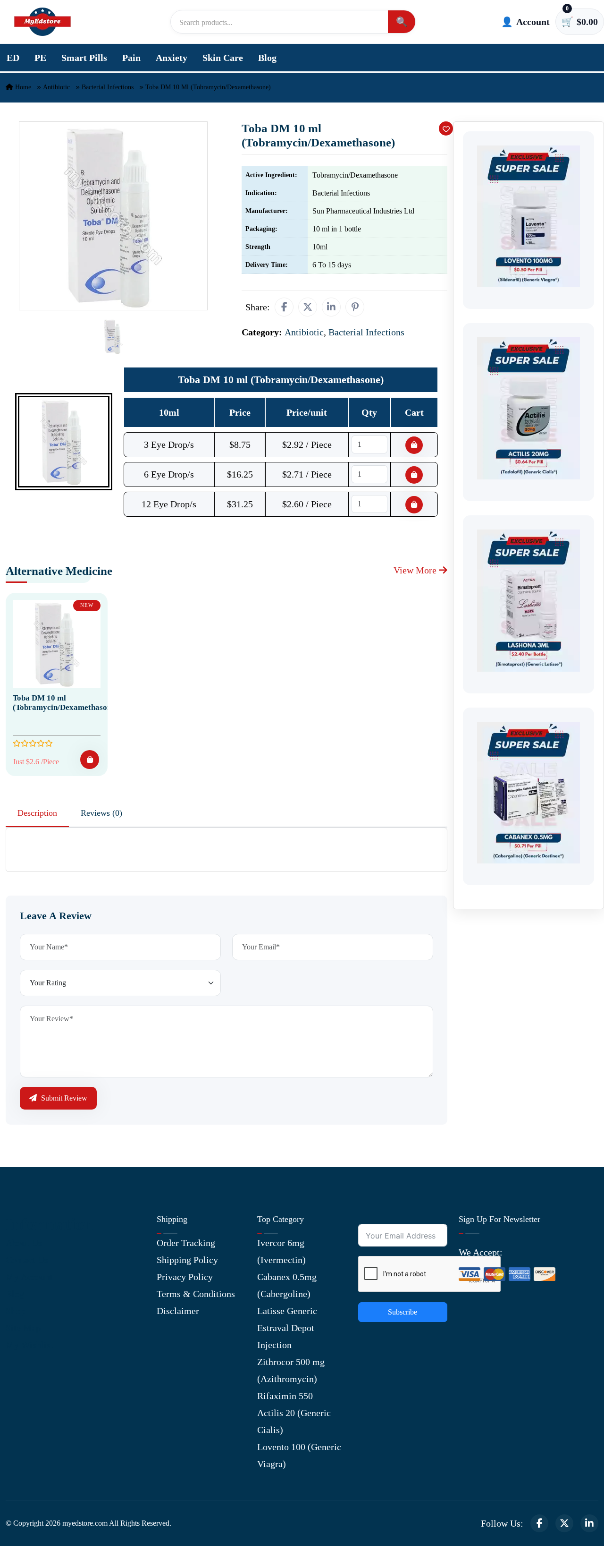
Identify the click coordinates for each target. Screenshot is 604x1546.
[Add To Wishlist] (446, 128)
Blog (267, 57)
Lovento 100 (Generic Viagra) (299, 1455)
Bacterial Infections (108, 87)
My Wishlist (29, 1345)
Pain (131, 57)
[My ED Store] (42, 22)
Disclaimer (178, 1311)
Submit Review (63, 1098)
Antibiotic (56, 87)
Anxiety (171, 57)
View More (416, 570)
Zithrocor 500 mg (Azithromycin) (291, 1370)
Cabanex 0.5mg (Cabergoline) (287, 1285)
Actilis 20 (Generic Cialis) (294, 1421)
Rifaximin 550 (285, 1396)
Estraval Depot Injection (285, 1336)
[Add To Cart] (89, 759)
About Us (24, 1243)
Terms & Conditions (196, 1294)
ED (13, 57)
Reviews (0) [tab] (101, 813)
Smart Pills (84, 57)
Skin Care (222, 57)
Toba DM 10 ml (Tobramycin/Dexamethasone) (65, 702)
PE (40, 57)
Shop (15, 1311)
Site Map (23, 1328)
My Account (29, 1277)
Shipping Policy (187, 1260)
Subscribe (402, 1312)
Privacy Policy (185, 1277)
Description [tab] (37, 813)
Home (22, 87)
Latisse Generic (287, 1311)
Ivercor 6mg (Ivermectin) (281, 1251)
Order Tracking (186, 1243)
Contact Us (27, 1260)
